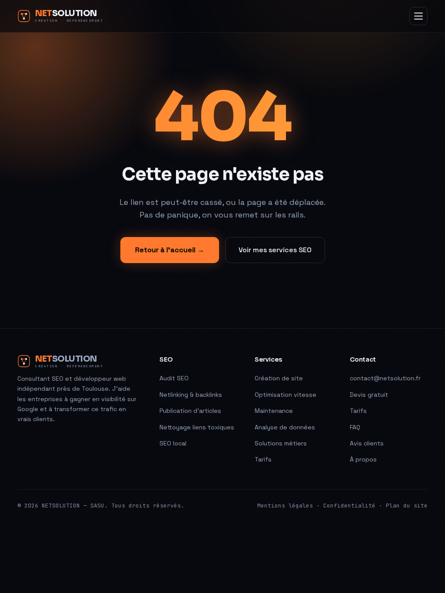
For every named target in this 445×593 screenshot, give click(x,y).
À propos (363, 459)
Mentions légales (285, 505)
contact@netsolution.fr (385, 378)
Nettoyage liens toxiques (196, 427)
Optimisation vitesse (285, 395)
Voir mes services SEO (275, 249)
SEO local (172, 443)
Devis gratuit (369, 395)
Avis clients (367, 443)
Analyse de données (285, 427)
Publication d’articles (190, 411)
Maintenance (274, 411)
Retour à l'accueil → (169, 249)
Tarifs (263, 459)
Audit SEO (174, 378)
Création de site (279, 378)
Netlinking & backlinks (190, 395)
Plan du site (407, 505)
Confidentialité (349, 505)
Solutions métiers (281, 443)
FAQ (355, 427)
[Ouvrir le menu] (418, 16)
